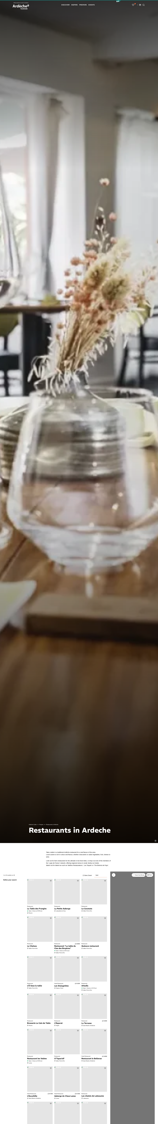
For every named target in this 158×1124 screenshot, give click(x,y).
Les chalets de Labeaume (92, 1096)
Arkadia (84, 986)
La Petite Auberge (62, 908)
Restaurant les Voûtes (37, 1058)
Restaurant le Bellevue (91, 1058)
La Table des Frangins (36, 908)
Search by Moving (139, 875)
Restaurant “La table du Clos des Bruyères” (65, 947)
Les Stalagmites (61, 986)
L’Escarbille (32, 1096)
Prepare (41, 824)
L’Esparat (58, 1023)
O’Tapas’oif (59, 1058)
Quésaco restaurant (90, 946)
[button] (118, 1)
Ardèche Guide (33, 824)
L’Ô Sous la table (34, 986)
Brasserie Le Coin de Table (39, 1023)
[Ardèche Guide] (21, 6)
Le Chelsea (32, 946)
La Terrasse (86, 1023)
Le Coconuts (86, 908)
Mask (150, 875)
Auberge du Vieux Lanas (65, 1096)
